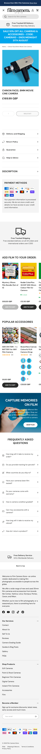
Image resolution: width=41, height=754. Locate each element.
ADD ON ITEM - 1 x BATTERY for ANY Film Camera (9, 349)
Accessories (7, 690)
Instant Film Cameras (10, 686)
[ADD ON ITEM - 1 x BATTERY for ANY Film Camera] (10, 335)
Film (4, 694)
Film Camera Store (13, 743)
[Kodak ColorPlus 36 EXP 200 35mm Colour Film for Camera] (29, 271)
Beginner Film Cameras (11, 677)
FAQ (5, 75)
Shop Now (33, 3)
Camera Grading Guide (11, 642)
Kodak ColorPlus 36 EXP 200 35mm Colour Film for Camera (28, 286)
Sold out (27, 114)
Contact (7, 65)
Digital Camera (8, 681)
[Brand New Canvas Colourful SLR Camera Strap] (29, 335)
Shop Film (30, 425)
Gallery (7, 70)
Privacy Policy (6, 749)
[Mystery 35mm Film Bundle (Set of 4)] (10, 271)
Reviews (5, 638)
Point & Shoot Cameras (11, 673)
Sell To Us (6, 634)
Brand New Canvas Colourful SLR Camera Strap (29, 349)
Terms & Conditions (28, 747)
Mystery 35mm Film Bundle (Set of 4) (10, 285)
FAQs (4, 656)
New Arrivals (9, 15)
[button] (20, 120)
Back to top (20, 566)
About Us (6, 629)
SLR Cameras (7, 668)
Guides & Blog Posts (10, 647)
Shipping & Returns (13, 747)
